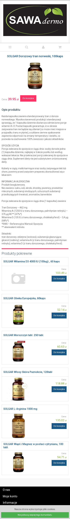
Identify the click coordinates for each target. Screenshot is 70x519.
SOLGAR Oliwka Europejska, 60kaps (24, 298)
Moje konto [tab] (10, 496)
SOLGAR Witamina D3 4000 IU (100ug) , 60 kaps (31, 261)
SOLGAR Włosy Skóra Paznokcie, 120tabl (27, 372)
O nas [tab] (6, 489)
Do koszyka (28, 98)
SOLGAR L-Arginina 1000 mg (20, 408)
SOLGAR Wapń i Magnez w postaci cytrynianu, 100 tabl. (33, 446)
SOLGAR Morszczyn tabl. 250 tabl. (23, 335)
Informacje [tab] (10, 502)
